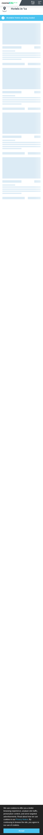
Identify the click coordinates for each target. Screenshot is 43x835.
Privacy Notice (22, 819)
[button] (20, 825)
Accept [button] (21, 831)
